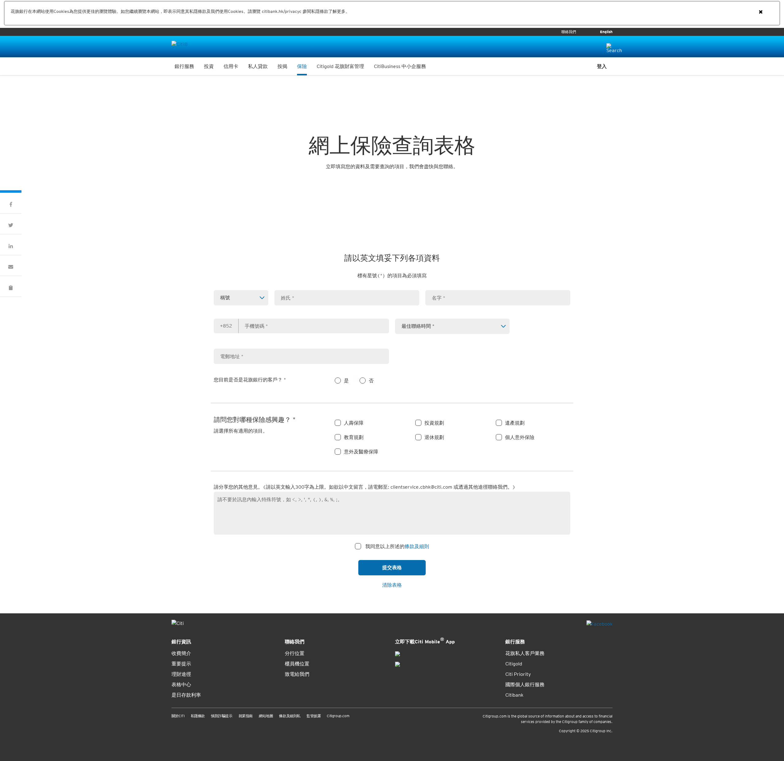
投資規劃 (434, 423)
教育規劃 (354, 437)
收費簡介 (181, 653)
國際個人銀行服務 (525, 684)
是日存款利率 (186, 695)
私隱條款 (198, 716)
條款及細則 (417, 546)
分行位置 (294, 653)
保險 (302, 66)
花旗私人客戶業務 (525, 653)
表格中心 (181, 684)
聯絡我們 (568, 32)
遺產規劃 (515, 423)
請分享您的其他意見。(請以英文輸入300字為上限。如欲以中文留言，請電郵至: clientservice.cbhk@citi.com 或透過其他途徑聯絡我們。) (364, 487)
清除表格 (392, 585)
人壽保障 (354, 423)
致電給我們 (297, 674)
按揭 (282, 66)
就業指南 (246, 716)
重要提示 (181, 664)
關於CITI (178, 716)
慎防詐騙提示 (221, 716)
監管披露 (314, 716)
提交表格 (392, 567)
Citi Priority (518, 674)
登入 (602, 66)
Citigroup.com (338, 716)
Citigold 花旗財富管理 (340, 66)
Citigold (513, 664)
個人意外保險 (519, 437)
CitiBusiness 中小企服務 (400, 66)
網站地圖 (266, 716)
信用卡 (231, 66)
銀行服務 (184, 66)
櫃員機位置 (297, 664)
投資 (209, 66)
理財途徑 (181, 674)
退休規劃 (434, 437)
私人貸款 (258, 66)
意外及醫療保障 (361, 452)
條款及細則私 (289, 716)
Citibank (514, 695)
